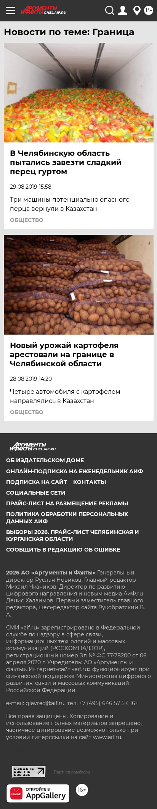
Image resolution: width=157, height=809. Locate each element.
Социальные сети (36, 492)
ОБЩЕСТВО (26, 220)
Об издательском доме (45, 460)
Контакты (89, 482)
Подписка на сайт (36, 482)
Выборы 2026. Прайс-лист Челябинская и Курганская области (72, 535)
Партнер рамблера (72, 772)
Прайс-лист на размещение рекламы (67, 503)
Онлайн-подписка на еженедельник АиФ (74, 471)
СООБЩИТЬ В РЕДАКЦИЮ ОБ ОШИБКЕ (63, 549)
